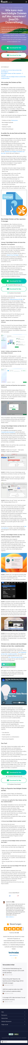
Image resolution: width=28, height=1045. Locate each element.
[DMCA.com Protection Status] (16, 1034)
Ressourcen (4, 1015)
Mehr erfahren (9, 917)
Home (3, 7)
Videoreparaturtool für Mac (16, 299)
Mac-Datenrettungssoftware (15, 657)
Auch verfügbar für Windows (8, 667)
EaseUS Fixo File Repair (13, 255)
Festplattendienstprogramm (8, 432)
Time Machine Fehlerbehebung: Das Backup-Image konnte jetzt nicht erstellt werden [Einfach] (13, 970)
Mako (13, 901)
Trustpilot (3, 1029)
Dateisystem (14, 120)
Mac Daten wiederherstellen (14, 7)
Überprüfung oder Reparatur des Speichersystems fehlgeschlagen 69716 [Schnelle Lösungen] (13, 981)
